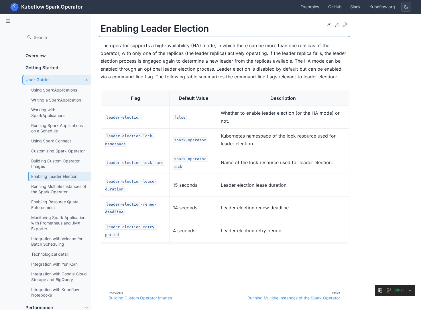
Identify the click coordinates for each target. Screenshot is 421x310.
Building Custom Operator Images (55, 163)
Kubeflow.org (382, 6)
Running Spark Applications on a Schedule (57, 128)
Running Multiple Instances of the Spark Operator (58, 189)
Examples (309, 6)
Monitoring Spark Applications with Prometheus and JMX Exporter (59, 223)
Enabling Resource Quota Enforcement (54, 204)
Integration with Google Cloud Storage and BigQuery (59, 276)
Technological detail (49, 254)
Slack (355, 6)
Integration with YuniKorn (54, 264)
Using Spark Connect (51, 140)
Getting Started (41, 67)
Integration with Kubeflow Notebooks (55, 292)
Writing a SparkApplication (56, 100)
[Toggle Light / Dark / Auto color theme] (345, 25)
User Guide (37, 79)
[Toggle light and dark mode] (406, 7)
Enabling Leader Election (54, 176)
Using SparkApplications (54, 90)
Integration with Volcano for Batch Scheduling (56, 241)
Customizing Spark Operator (58, 150)
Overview (35, 55)
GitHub (335, 6)
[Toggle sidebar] (8, 21)
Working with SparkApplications (48, 112)
